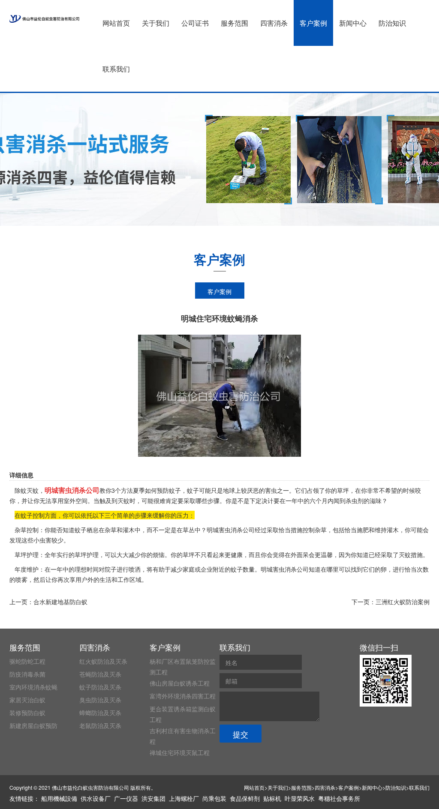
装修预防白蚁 (27, 712)
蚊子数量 (243, 569)
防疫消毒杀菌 (27, 674)
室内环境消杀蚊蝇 (33, 687)
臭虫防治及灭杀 (100, 699)
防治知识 (392, 23)
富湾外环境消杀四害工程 (183, 696)
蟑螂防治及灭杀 (100, 712)
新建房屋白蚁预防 (33, 725)
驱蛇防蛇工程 (27, 661)
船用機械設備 (59, 798)
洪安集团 (153, 798)
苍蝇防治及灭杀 (100, 674)
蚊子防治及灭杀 (100, 687)
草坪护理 (87, 554)
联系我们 (116, 69)
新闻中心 (353, 23)
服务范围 (234, 23)
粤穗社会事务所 (339, 798)
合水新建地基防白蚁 (60, 601)
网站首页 (116, 23)
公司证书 (195, 23)
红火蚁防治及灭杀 (103, 661)
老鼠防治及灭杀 (100, 725)
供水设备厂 (96, 798)
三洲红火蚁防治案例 (403, 601)
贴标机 (272, 798)
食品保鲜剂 (245, 798)
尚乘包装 (214, 798)
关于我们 (155, 23)
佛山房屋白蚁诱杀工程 (180, 683)
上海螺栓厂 (184, 798)
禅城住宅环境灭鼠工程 (180, 752)
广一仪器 (126, 798)
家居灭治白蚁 (27, 699)
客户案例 (313, 23)
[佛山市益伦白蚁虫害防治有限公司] (44, 19)
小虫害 (42, 540)
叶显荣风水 (300, 798)
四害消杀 (274, 23)
